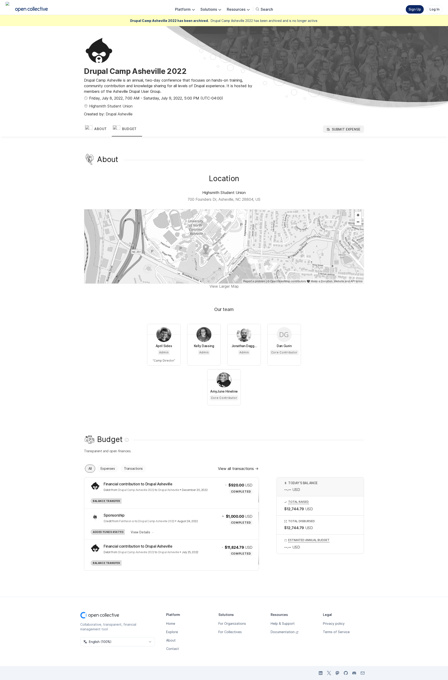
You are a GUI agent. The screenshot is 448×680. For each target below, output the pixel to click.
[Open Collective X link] (329, 673)
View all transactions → (238, 468)
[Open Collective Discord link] (354, 673)
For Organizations (232, 623)
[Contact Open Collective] (362, 673)
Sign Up (415, 9)
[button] (98, 129)
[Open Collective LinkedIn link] (320, 673)
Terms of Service (336, 632)
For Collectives (230, 632)
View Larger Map (224, 286)
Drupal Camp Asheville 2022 (136, 490)
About (171, 640)
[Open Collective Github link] (346, 673)
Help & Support (283, 623)
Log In (434, 9)
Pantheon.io (126, 521)
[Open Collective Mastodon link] (337, 673)
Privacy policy (334, 623)
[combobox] (117, 641)
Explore (172, 632)
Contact (172, 649)
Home (170, 623)
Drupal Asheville (119, 114)
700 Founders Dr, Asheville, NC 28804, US (224, 199)
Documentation (283, 632)
